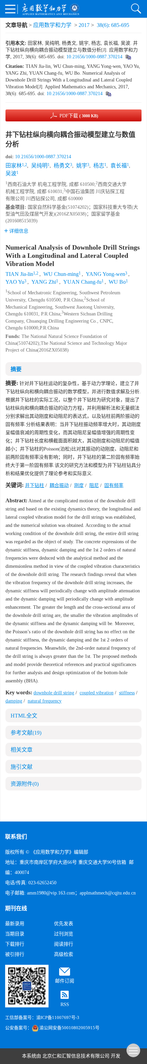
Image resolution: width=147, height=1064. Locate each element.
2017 (84, 25)
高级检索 (63, 954)
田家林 (13, 165)
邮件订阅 (64, 981)
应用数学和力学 (52, 25)
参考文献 (26, 733)
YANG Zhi (43, 282)
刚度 (79, 485)
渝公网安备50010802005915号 (69, 1027)
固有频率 (113, 485)
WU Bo (117, 282)
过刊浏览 (63, 933)
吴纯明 (39, 165)
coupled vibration (96, 692)
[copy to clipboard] (108, 93)
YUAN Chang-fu (82, 282)
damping (13, 701)
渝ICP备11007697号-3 (57, 1017)
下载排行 (14, 944)
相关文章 (21, 750)
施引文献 (21, 767)
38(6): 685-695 (113, 25)
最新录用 (14, 923)
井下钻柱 (34, 485)
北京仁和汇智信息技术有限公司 (75, 1056)
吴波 (10, 173)
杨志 (98, 165)
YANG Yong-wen (105, 274)
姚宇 (81, 165)
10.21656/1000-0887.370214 (94, 56)
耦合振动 (59, 485)
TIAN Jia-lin (19, 274)
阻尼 (94, 485)
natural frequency (45, 701)
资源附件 (25, 784)
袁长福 (118, 165)
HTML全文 (24, 716)
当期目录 (14, 933)
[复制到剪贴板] (128, 56)
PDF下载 (78, 115)
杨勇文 (62, 165)
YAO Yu (14, 282)
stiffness (127, 692)
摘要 (16, 369)
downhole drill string (54, 692)
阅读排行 (63, 944)
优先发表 (63, 923)
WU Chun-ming (61, 274)
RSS (65, 1004)
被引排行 (14, 954)
